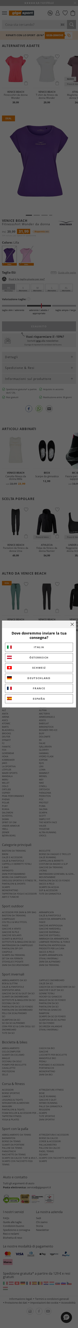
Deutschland (39, 678)
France (39, 688)
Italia (39, 647)
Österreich (39, 657)
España (39, 698)
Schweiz (39, 667)
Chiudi (72, 624)
